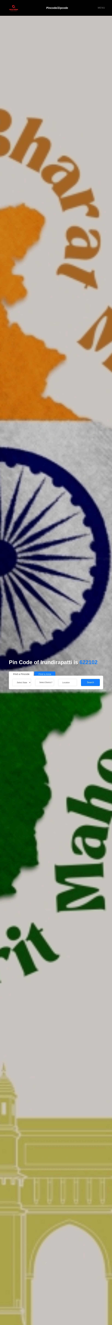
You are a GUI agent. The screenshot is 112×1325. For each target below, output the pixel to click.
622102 (88, 662)
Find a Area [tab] (45, 674)
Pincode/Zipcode (57, 7)
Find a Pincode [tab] (21, 674)
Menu (101, 8)
